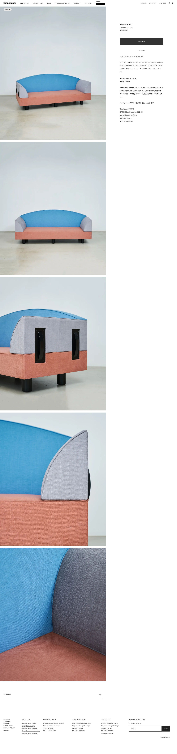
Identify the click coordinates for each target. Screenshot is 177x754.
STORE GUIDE (8, 726)
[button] (141, 50)
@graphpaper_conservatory (31, 731)
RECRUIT (6, 723)
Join (165, 728)
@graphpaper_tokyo (28, 726)
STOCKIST (7, 721)
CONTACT (6, 719)
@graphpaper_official (29, 723)
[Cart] (173, 3)
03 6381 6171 (128, 121)
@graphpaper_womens (29, 733)
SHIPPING (7, 694)
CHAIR (7, 9)
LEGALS (6, 730)
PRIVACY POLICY (9, 728)
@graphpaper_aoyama (29, 728)
